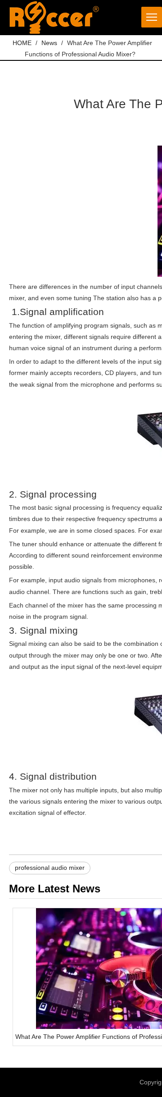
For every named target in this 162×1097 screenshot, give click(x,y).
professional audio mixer (50, 867)
